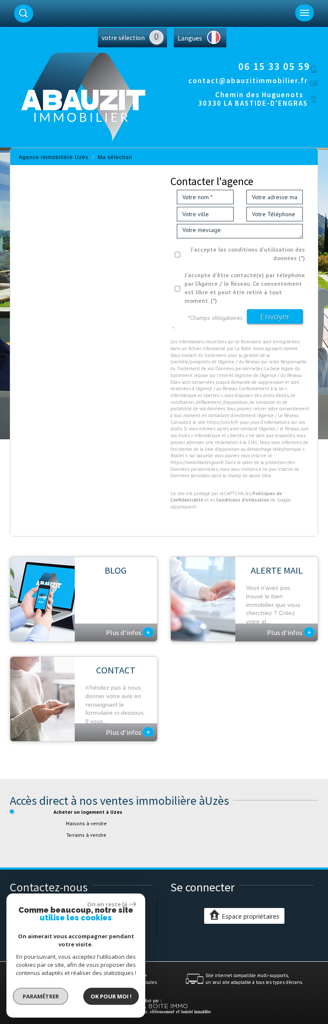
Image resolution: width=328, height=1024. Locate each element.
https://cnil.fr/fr (222, 422)
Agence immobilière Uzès (53, 157)
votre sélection (123, 38)
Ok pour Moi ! (111, 996)
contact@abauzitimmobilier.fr (248, 80)
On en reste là (107, 904)
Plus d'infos (128, 632)
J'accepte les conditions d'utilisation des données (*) (247, 254)
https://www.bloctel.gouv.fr (196, 462)
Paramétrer (41, 996)
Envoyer (275, 316)
